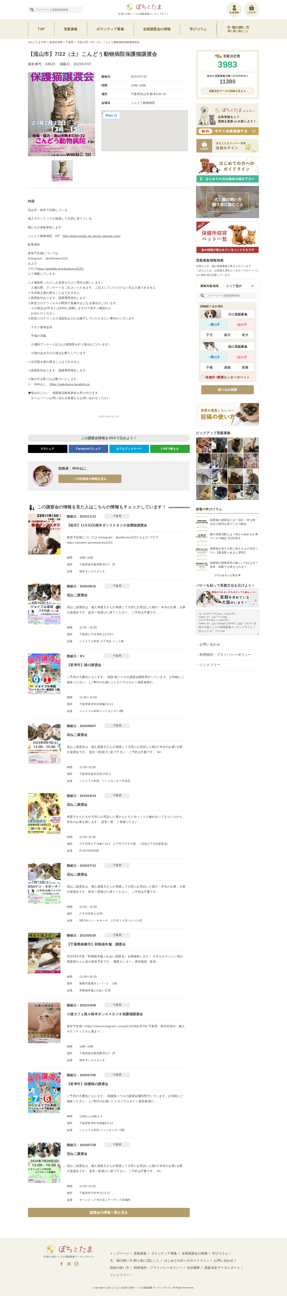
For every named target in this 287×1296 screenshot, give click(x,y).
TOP (41, 29)
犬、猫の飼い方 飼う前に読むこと (135, 1260)
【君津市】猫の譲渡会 (84, 665)
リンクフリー (209, 665)
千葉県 (69, 42)
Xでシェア (47, 448)
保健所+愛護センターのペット (227, 377)
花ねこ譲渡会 (77, 595)
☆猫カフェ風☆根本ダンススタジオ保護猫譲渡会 (105, 1014)
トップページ (119, 1253)
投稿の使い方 (119, 1267)
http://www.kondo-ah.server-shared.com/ (91, 236)
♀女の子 (241, 324)
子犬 (209, 335)
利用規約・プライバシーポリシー (225, 654)
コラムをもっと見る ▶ (227, 575)
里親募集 (71, 29)
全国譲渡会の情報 (157, 29)
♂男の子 (214, 324)
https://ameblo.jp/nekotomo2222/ (60, 268)
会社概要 (193, 1267)
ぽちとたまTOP (37, 42)
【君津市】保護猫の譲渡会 (87, 1084)
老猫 (245, 367)
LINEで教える (170, 448)
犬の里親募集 (238, 314)
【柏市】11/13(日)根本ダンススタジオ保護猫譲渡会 (107, 525)
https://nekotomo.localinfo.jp (69, 384)
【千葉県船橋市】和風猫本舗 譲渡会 (96, 944)
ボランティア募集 (110, 29)
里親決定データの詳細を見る (226, 91)
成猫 (227, 367)
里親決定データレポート (222, 1267)
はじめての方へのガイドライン (187, 1260)
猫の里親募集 (238, 346)
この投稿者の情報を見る (90, 478)
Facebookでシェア (88, 448)
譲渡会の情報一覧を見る (109, 1212)
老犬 (245, 335)
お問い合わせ (209, 644)
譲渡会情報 (55, 42)
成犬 (227, 335)
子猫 (209, 367)
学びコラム (198, 29)
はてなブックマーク (129, 448)
